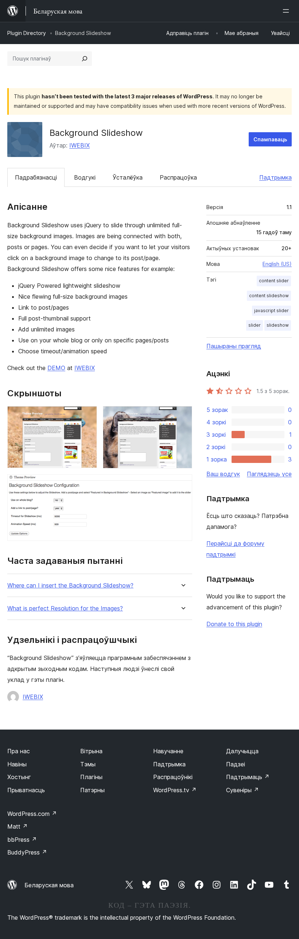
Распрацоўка (178, 177)
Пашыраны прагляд (233, 346)
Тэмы (88, 764)
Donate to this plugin (234, 624)
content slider (274, 280)
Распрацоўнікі (173, 777)
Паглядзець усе (269, 474)
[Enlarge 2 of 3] (182, 416)
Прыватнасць (26, 790)
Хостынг (19, 777)
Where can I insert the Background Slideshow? (70, 585)
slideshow (278, 325)
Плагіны (91, 777)
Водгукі (85, 177)
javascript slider (271, 310)
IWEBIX (79, 145)
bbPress (22, 839)
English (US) (277, 264)
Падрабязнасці (36, 177)
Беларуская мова (49, 885)
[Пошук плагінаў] (84, 58)
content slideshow (269, 295)
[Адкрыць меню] (287, 11)
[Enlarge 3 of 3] (182, 484)
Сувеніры (242, 790)
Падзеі (235, 764)
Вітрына (91, 751)
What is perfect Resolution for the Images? (65, 608)
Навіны (17, 764)
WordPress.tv (175, 790)
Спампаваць (270, 139)
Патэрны (92, 790)
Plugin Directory (26, 33)
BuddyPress (27, 852)
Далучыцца (242, 751)
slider (254, 325)
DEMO (56, 368)
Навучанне (168, 751)
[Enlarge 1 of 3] (87, 416)
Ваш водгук (223, 474)
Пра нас (18, 751)
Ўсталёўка (128, 177)
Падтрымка (275, 177)
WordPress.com (32, 813)
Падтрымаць (247, 777)
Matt (17, 826)
